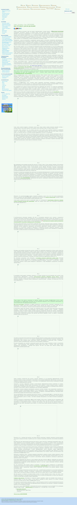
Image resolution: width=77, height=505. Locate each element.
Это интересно (20, 24)
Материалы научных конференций (5, 49)
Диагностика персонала (6, 75)
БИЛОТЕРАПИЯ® (30, 24)
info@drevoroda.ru (29, 487)
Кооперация (4, 95)
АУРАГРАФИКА (5, 27)
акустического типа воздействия (25, 66)
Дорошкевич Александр (21, 488)
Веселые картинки (5, 89)
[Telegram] (21, 28)
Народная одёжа (5, 97)
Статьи (3, 18)
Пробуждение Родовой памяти (6, 11)
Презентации (4, 30)
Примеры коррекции (6, 71)
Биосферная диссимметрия (7, 58)
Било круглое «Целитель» (6, 44)
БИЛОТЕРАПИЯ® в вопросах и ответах (5, 51)
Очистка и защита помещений (5, 77)
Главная (15, 24)
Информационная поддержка (7, 52)
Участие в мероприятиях (6, 54)
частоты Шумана (28, 73)
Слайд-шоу (4, 85)
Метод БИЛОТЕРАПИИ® (6, 36)
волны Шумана (56, 91)
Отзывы (3, 33)
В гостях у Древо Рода (6, 93)
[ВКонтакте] (14, 28)
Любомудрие (4, 17)
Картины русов (5, 15)
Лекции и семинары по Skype (6, 29)
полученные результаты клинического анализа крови (47, 257)
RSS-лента (67, 9)
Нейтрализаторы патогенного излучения (6, 63)
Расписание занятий (5, 23)
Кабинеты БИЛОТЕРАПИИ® (7, 40)
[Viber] (18, 28)
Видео (3, 66)
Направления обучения (6, 24)
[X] (17, 28)
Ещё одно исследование (19, 304)
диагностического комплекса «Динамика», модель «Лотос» (46, 276)
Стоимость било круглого (19, 478)
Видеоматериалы (5, 46)
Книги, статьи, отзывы (6, 45)
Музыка (3, 86)
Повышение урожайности (6, 64)
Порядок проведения (6, 70)
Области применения (6, 38)
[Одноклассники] (15, 28)
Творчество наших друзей (6, 90)
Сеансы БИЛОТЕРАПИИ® (7, 39)
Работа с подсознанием (6, 25)
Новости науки (4, 81)
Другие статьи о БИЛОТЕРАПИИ (20, 494)
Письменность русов (6, 13)
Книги (3, 19)
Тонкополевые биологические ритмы (6, 60)
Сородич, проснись (5, 14)
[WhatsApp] (19, 28)
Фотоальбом (4, 31)
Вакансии (4, 99)
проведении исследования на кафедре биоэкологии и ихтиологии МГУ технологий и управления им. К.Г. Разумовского (38, 221)
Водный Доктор (5, 96)
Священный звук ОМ (20, 73)
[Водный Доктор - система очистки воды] (7, 112)
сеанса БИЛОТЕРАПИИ (25, 177)
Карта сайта (19, 499)
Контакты (3, 499)
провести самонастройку (51, 197)
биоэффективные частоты (19, 67)
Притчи (3, 87)
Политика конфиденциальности (11, 499)
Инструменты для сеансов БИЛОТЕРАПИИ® (6, 42)
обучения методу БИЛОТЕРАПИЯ (41, 465)
